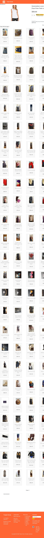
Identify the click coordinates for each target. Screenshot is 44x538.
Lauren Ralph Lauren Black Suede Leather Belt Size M (5, 132)
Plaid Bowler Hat (31, 371)
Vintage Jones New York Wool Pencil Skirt (18, 371)
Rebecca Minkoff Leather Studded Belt (5, 425)
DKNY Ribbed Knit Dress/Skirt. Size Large (5, 151)
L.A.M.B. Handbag (31, 170)
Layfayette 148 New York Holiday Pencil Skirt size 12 (31, 316)
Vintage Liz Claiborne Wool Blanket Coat (5, 371)
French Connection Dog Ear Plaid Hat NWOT (31, 262)
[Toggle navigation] (39, 2)
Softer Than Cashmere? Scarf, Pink (5, 206)
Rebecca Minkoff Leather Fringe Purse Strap (31, 335)
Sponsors (27, 517)
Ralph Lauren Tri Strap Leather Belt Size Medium (31, 132)
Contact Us (16, 519)
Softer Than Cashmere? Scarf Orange (18, 206)
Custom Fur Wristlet (5, 335)
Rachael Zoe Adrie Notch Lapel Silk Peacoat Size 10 (18, 95)
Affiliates (27, 518)
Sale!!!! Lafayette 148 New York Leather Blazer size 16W (31, 461)
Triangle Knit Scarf (31, 389)
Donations (27, 520)
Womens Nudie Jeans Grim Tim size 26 (5, 57)
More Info (16, 518)
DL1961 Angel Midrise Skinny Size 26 (5, 76)
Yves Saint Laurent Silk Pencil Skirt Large (18, 151)
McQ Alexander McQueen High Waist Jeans (5, 262)
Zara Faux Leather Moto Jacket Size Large (31, 206)
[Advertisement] (22, 502)
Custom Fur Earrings (31, 298)
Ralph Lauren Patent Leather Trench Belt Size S (18, 132)
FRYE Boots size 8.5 (18, 38)
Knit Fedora (18, 407)
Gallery (26, 521)
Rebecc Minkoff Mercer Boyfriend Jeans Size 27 (31, 57)
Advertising (27, 516)
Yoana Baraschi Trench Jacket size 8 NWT (31, 95)
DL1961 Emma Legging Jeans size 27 (18, 244)
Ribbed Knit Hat (18, 188)
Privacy (26, 522)
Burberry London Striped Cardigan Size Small (31, 225)
